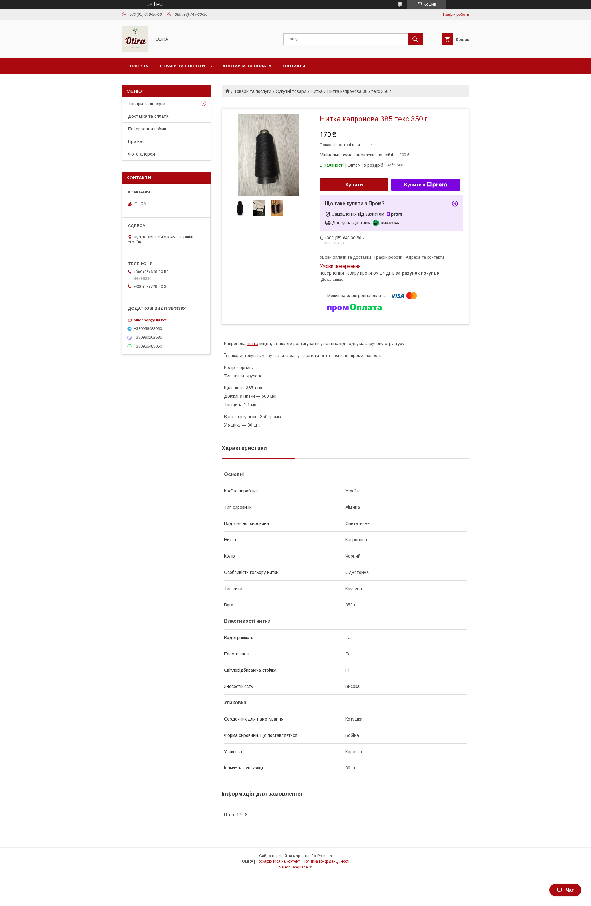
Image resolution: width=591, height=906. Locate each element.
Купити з (414, 184)
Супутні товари (291, 91)
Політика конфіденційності (326, 861)
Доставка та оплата (246, 66)
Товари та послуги (182, 66)
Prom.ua (324, 856)
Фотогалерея (141, 154)
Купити (354, 184)
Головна (137, 66)
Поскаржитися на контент (278, 861)
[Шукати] (415, 39)
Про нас (136, 141)
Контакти (293, 66)
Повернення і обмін (147, 128)
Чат (570, 890)
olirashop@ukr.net (150, 320)
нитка (252, 343)
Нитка (317, 91)
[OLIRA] (135, 50)
